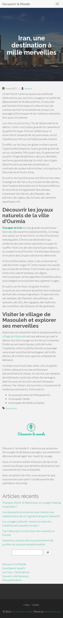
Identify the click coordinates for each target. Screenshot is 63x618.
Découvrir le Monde (14, 564)
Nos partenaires (12, 580)
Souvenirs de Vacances (15, 576)
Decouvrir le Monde (16, 4)
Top (27, 604)
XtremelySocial (52, 611)
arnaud (28, 88)
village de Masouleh (14, 336)
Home (35, 604)
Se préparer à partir (14, 568)
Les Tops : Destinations (16, 572)
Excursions (11, 408)
